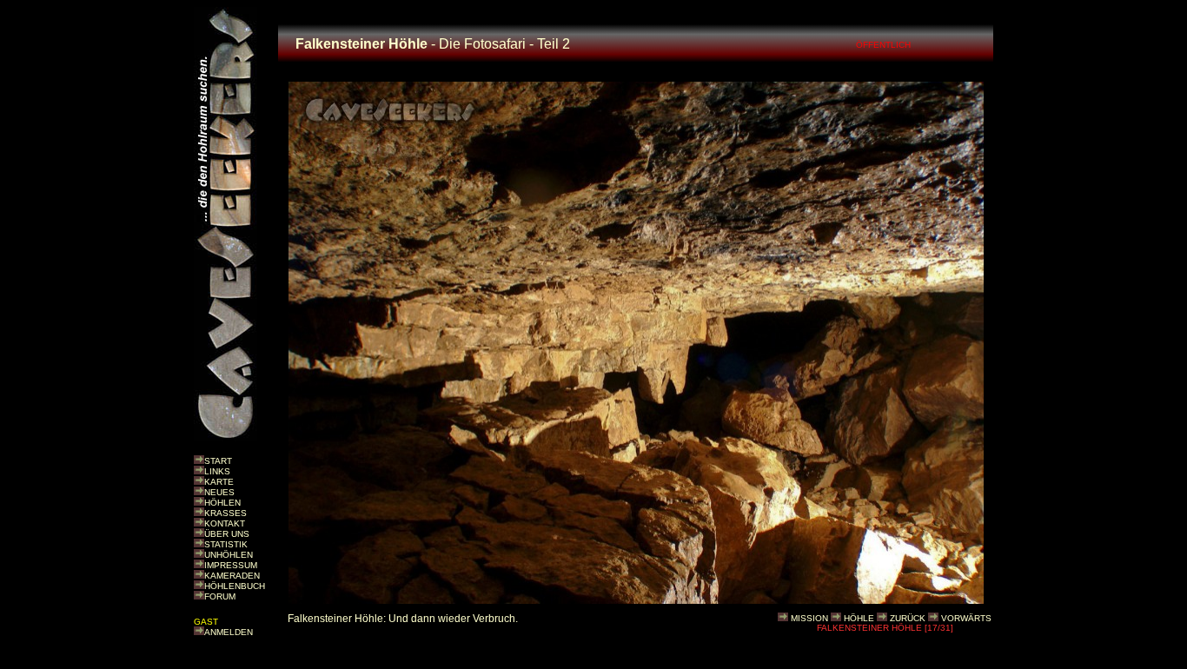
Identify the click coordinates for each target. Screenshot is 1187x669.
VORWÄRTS (966, 618)
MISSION (809, 618)
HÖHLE (859, 618)
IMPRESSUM (230, 565)
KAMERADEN (232, 575)
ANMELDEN (228, 632)
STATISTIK (226, 544)
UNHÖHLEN (228, 555)
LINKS (217, 471)
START (218, 461)
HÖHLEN (222, 502)
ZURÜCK (907, 618)
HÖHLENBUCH (234, 586)
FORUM (219, 596)
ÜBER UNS (226, 534)
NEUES (219, 492)
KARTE (219, 482)
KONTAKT (224, 523)
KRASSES (225, 513)
